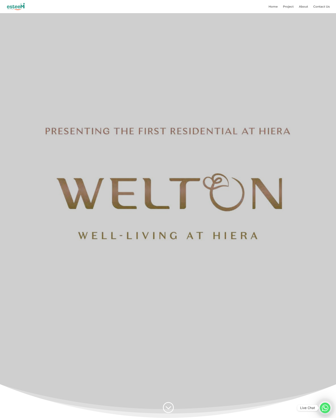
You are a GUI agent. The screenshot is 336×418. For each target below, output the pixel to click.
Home (273, 6)
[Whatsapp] (325, 408)
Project (288, 6)
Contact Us (321, 6)
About (303, 6)
